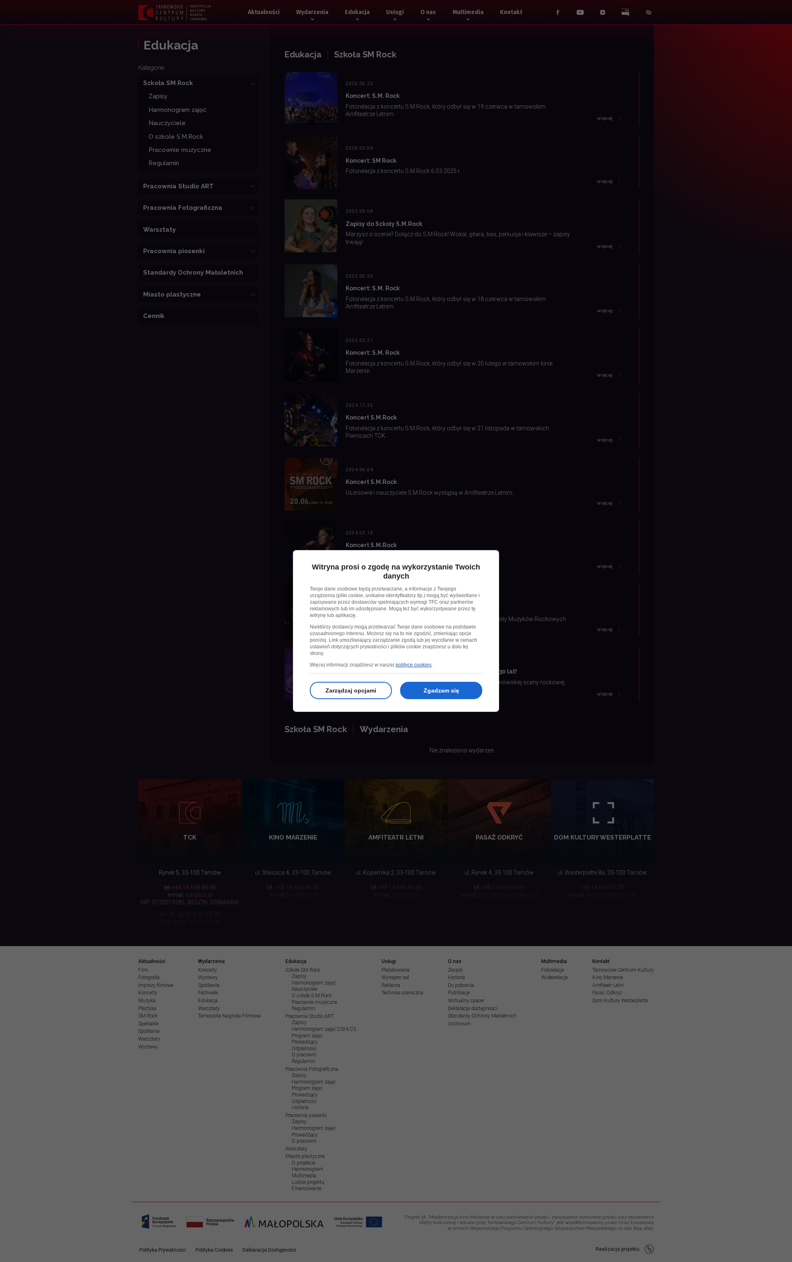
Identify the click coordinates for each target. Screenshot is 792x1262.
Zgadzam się (441, 690)
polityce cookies (413, 665)
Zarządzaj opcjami (350, 690)
